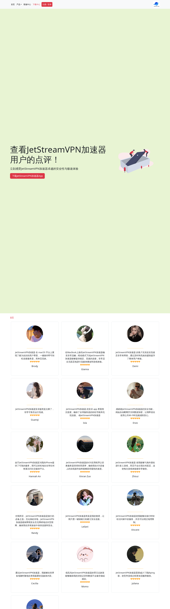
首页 (13, 4)
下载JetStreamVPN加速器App (27, 175)
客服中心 (27, 4)
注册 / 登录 (46, 4)
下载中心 (36, 4)
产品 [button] (18, 4)
